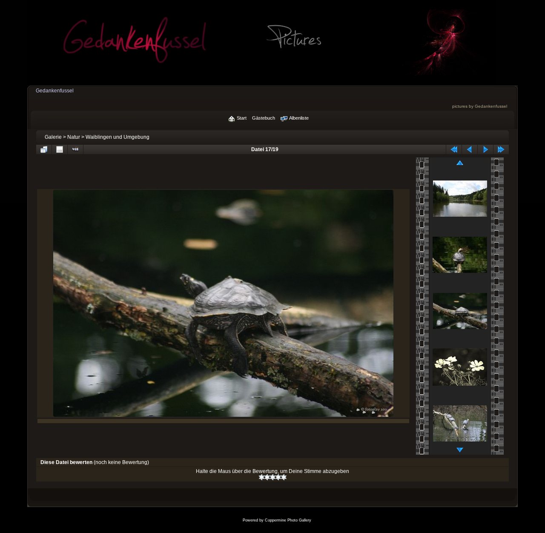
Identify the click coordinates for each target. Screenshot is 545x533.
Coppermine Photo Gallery (288, 520)
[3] (272, 477)
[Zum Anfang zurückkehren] (454, 149)
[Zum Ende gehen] (501, 149)
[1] (261, 477)
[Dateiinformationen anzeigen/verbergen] (59, 149)
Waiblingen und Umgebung (117, 137)
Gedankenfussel (55, 91)
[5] (284, 477)
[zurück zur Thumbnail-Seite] (44, 149)
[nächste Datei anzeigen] (485, 149)
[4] (278, 477)
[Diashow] (75, 149)
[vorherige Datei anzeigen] (469, 149)
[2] (267, 477)
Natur (73, 137)
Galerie (53, 137)
